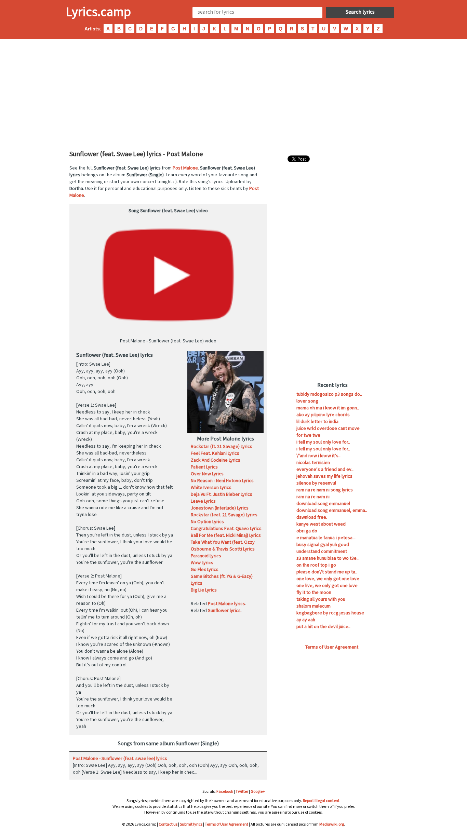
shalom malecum (313, 606)
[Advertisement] (233, 94)
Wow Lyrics (202, 563)
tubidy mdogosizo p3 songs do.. (329, 394)
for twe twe (308, 435)
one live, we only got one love (327, 586)
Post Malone (185, 168)
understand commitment (321, 551)
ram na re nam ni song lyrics (324, 490)
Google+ (258, 791)
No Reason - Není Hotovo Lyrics (222, 481)
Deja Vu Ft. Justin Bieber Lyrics (221, 494)
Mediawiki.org (331, 824)
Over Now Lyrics (207, 474)
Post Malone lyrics (226, 604)
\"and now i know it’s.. (318, 456)
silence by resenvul (316, 483)
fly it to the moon (313, 592)
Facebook (224, 791)
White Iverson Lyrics (211, 488)
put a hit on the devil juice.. (323, 627)
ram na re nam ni (313, 497)
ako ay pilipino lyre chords (323, 415)
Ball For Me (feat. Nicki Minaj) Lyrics (226, 535)
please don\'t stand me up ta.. (326, 572)
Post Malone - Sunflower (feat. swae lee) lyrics (120, 759)
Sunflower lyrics (224, 611)
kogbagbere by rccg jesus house (330, 613)
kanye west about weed (321, 524)
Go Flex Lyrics (204, 570)
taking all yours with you (320, 599)
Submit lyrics (191, 824)
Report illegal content (321, 800)
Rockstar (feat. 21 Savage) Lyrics (224, 515)
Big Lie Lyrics (204, 590)
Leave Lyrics (203, 501)
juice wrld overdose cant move (328, 428)
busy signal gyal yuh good (322, 545)
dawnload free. (311, 517)
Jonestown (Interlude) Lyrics (220, 508)
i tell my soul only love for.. (323, 442)
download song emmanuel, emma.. (331, 510)
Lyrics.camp (98, 12)
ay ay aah (305, 620)
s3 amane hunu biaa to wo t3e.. (327, 558)
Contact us (168, 824)
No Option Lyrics (207, 522)
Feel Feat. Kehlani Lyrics (215, 453)
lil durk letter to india (317, 422)
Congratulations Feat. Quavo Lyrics (226, 529)
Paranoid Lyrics (206, 556)
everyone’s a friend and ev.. (324, 469)
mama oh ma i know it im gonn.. (327, 408)
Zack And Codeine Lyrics (215, 460)
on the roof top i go (316, 565)
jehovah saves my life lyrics (324, 476)
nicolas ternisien (313, 463)
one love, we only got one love (327, 579)
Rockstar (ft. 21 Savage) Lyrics (221, 447)
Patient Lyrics (204, 467)
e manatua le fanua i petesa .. (326, 538)
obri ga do (306, 531)
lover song (307, 401)
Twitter (242, 791)
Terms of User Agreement (331, 647)
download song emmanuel (323, 504)
